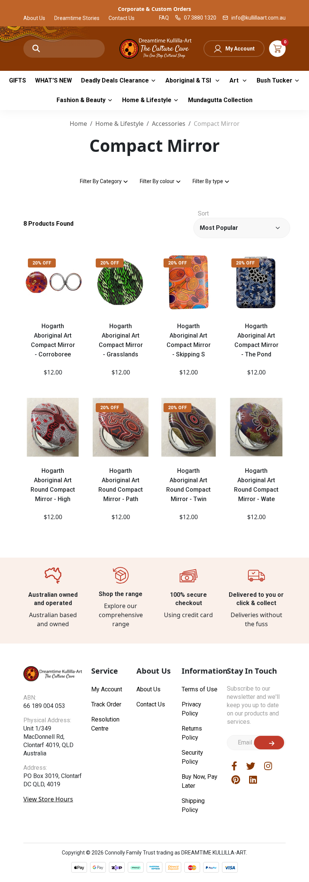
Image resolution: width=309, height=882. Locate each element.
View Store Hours (48, 799)
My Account (240, 49)
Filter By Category (101, 181)
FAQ (164, 18)
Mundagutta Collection (220, 100)
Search (36, 48)
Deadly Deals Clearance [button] (115, 80)
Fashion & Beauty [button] (81, 100)
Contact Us (122, 18)
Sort (203, 213)
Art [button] (234, 80)
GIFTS (17, 80)
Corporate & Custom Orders (154, 8)
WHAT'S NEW (53, 80)
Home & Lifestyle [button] (146, 100)
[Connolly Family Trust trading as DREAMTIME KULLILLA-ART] (154, 48)
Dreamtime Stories (76, 18)
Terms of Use (199, 689)
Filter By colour (157, 181)
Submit (269, 742)
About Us (34, 18)
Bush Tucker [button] (274, 80)
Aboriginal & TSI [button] (189, 80)
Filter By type (208, 181)
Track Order (106, 704)
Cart (277, 48)
